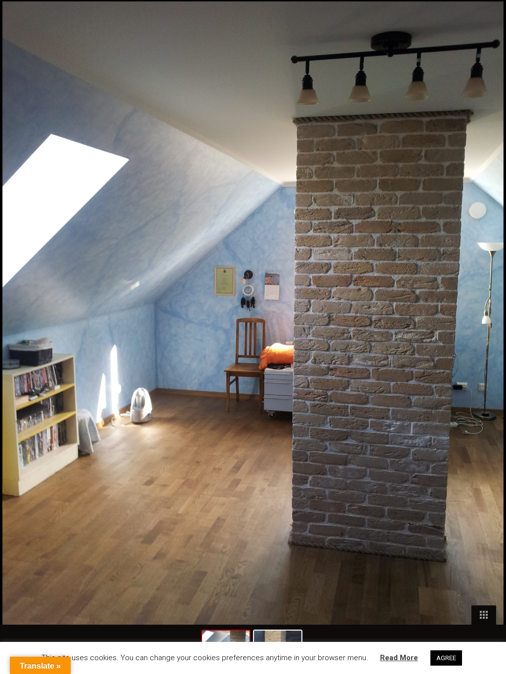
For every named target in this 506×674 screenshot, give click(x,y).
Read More (399, 657)
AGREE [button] (446, 658)
